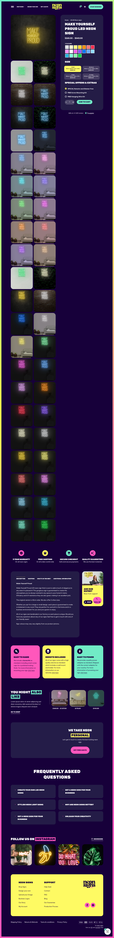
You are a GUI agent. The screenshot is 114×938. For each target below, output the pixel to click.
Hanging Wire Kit (78, 97)
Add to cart (84, 102)
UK (91, 927)
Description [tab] (20, 578)
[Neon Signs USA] (57, 7)
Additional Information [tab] (62, 578)
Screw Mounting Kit (79, 93)
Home (66, 20)
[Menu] (12, 7)
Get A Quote (44, 6)
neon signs (100, 925)
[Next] (105, 699)
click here (31, 671)
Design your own (32, 6)
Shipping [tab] (31, 578)
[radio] (67, 47)
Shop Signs (20, 6)
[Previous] (48, 699)
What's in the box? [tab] (44, 578)
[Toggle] (15, 790)
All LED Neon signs (76, 20)
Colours (68, 43)
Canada (97, 927)
